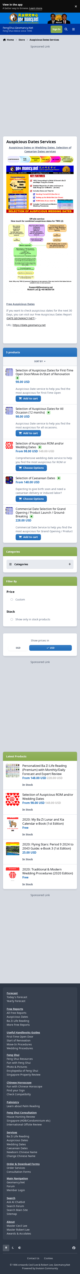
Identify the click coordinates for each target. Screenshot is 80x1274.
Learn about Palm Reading (23, 1106)
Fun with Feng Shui (19, 1062)
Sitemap (12, 1214)
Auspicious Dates (17, 1016)
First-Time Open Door (20, 1036)
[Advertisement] (40, 88)
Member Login (16, 1190)
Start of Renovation (19, 1040)
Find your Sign (16, 1090)
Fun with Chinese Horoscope (24, 1086)
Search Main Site (17, 1210)
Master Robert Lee (18, 1229)
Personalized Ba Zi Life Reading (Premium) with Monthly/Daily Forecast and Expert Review (44, 769)
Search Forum (15, 1206)
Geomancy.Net (16, 1182)
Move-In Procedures (19, 1044)
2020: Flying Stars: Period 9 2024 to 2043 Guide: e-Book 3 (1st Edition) (47, 846)
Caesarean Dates (17, 1148)
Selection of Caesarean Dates (35, 478)
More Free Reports (18, 1024)
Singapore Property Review (23, 1074)
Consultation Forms (19, 1171)
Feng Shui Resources (20, 1059)
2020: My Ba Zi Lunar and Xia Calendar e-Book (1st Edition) (43, 821)
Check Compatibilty (19, 1094)
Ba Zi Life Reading (18, 1021)
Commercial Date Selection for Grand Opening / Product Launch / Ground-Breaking (40, 512)
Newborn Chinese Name (22, 1152)
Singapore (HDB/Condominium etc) (28, 1120)
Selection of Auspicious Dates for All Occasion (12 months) (39, 410)
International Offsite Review (24, 1124)
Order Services (16, 1168)
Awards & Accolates (19, 1233)
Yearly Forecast (16, 1001)
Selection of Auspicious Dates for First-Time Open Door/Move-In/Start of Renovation (44, 372)
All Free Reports (16, 1013)
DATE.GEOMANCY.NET (20, 318)
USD (52, 647)
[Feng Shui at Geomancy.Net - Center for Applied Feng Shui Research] (24, 14)
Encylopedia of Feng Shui (22, 1070)
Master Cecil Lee (17, 1225)
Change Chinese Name (21, 1156)
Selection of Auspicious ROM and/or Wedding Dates (47, 796)
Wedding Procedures (20, 1048)
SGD (18, 647)
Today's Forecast (17, 997)
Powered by (40, 1268)
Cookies (48, 1258)
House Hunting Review (21, 1116)
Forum (11, 1186)
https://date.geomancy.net (29, 325)
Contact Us (33, 1258)
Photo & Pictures (17, 1067)
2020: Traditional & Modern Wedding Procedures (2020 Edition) (47, 871)
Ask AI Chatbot (16, 1202)
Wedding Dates (16, 1144)
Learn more (7, 6)
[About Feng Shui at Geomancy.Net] (62, 14)
